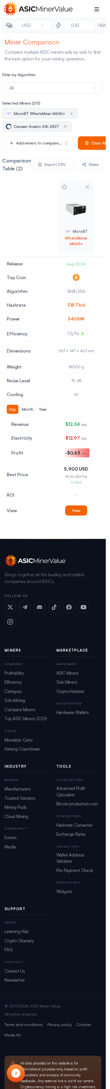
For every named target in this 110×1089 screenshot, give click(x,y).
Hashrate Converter (74, 825)
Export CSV (55, 164)
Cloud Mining (16, 816)
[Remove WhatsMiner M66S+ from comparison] (87, 187)
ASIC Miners (67, 673)
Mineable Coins (19, 740)
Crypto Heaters (70, 691)
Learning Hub (17, 931)
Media (10, 846)
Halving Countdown (22, 749)
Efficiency (13, 682)
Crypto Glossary (19, 940)
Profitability (14, 673)
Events (11, 837)
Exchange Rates (71, 834)
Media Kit (13, 1034)
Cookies (83, 1024)
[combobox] (33, 25)
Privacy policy (59, 1024)
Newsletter (15, 980)
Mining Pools (16, 807)
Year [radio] (43, 409)
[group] (28, 409)
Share (94, 164)
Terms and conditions (24, 1024)
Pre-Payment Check (74, 870)
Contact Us (15, 971)
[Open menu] (96, 9)
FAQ (9, 949)
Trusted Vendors (20, 798)
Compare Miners (20, 709)
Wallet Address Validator (70, 858)
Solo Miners (66, 682)
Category (13, 691)
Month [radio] (27, 409)
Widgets (64, 891)
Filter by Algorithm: (19, 74)
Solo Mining (15, 700)
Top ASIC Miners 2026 (26, 718)
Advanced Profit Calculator (70, 791)
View (76, 510)
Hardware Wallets (72, 712)
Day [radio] (12, 409)
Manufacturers (18, 789)
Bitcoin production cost (77, 803)
